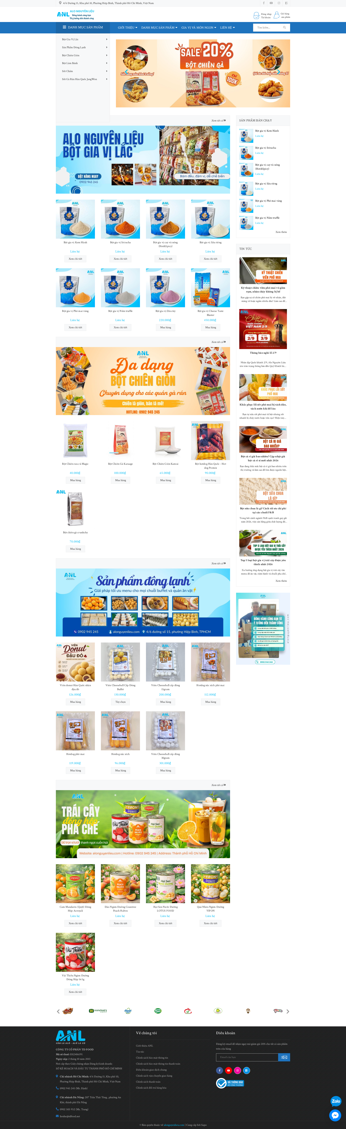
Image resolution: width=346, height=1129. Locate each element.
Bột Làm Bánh (70, 63)
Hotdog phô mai (75, 754)
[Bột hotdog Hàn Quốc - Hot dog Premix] (210, 440)
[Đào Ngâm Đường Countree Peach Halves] (120, 883)
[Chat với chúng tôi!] (335, 1115)
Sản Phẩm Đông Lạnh (74, 47)
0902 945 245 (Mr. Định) (74, 1088)
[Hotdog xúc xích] (120, 730)
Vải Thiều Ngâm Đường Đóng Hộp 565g (75, 977)
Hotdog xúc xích (120, 754)
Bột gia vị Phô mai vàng (75, 311)
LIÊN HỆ (226, 28)
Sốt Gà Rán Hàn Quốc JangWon (79, 79)
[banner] (263, 629)
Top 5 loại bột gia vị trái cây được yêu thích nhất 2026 (263, 562)
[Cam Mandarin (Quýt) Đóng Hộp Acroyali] (75, 883)
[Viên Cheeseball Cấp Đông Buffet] (120, 662)
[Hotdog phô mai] (75, 730)
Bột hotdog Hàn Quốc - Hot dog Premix (210, 466)
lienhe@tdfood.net (70, 1116)
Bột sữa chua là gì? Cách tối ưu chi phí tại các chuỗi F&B (263, 510)
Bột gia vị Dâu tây (166, 311)
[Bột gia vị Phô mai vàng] (75, 287)
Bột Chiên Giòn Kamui (165, 464)
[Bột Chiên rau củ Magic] (75, 440)
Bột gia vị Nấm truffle (120, 311)
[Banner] (143, 159)
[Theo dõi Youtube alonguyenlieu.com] (271, 3)
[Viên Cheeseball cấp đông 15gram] (165, 662)
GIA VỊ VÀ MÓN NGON (197, 28)
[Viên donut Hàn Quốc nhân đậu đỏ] (75, 662)
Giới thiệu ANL (144, 1046)
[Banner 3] (143, 602)
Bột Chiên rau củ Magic (75, 464)
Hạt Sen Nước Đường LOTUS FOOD (165, 909)
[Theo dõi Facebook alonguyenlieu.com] (264, 3)
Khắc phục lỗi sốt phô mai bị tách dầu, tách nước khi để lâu (263, 406)
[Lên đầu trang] (340, 1089)
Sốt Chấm (67, 71)
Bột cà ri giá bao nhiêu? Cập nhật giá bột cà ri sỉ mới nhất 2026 (263, 458)
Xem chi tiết (75, 259)
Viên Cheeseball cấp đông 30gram (165, 756)
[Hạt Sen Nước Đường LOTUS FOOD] (165, 883)
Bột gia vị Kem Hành (75, 242)
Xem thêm (281, 232)
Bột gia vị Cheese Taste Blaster (210, 313)
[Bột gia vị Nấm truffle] (120, 287)
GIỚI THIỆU (126, 28)
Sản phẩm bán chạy (255, 120)
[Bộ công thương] (230, 1083)
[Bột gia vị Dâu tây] (165, 287)
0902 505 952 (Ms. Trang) (74, 1109)
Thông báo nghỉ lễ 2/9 (263, 353)
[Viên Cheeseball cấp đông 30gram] (165, 730)
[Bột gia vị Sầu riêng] (210, 219)
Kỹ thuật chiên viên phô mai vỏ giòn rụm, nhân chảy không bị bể (263, 290)
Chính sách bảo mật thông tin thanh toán (158, 1064)
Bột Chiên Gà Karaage (120, 464)
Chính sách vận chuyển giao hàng (154, 1076)
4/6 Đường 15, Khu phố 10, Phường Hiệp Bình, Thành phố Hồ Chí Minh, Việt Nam (108, 3)
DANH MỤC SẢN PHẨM (157, 28)
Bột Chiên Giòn (70, 55)
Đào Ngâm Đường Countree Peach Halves (120, 909)
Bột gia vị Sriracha (120, 242)
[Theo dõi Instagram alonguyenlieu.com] (279, 3)
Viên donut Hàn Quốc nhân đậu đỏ (75, 687)
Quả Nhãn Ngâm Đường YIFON (210, 909)
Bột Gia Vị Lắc (70, 39)
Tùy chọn (120, 702)
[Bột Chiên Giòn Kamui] (165, 440)
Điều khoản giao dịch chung (151, 1070)
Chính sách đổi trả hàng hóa (151, 1088)
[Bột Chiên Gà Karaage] (120, 440)
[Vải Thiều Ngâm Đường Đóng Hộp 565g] (75, 952)
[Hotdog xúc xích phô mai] (210, 662)
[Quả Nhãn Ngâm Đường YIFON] (210, 883)
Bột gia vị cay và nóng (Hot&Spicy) (165, 244)
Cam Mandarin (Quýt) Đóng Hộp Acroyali (75, 909)
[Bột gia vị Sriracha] (120, 219)
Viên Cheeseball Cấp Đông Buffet (120, 687)
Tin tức (245, 249)
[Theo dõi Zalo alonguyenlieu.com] (246, 1070)
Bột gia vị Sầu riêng (210, 242)
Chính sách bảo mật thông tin (152, 1058)
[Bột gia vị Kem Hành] (75, 219)
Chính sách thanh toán (148, 1082)
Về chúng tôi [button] (146, 1033)
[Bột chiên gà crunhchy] (75, 509)
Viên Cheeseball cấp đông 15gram (165, 687)
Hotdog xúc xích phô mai (210, 685)
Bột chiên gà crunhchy (75, 532)
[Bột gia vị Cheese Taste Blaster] (210, 287)
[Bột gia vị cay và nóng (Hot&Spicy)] (165, 219)
